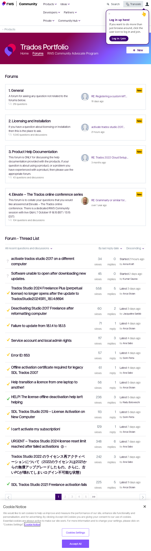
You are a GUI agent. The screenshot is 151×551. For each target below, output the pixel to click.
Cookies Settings (75, 532)
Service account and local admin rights (41, 340)
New (140, 50)
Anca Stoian (129, 293)
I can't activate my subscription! (35, 429)
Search (115, 4)
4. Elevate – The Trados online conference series (46, 194)
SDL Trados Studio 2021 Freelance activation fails (49, 484)
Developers (50, 12)
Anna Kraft (128, 264)
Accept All (75, 543)
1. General (16, 90)
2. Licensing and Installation (30, 121)
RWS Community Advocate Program (72, 53)
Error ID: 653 (20, 355)
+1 (65, 446)
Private (47, 20)
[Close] (144, 506)
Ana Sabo (128, 343)
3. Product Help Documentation (33, 151)
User (147, 4)
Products (48, 4)
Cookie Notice (32, 524)
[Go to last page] (94, 497)
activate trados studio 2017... (108, 127)
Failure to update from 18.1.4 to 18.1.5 (38, 325)
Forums (38, 53)
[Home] (19, 3)
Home (24, 53)
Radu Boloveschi (131, 402)
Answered (8, 399)
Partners (69, 12)
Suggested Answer (8, 293)
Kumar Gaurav (130, 278)
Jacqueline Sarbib (132, 313)
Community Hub (68, 20)
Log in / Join (119, 38)
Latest (130, 288)
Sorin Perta (128, 357)
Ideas (64, 4)
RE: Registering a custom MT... (109, 96)
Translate (135, 4)
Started (132, 259)
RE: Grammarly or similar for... (108, 200)
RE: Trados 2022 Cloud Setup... (109, 157)
